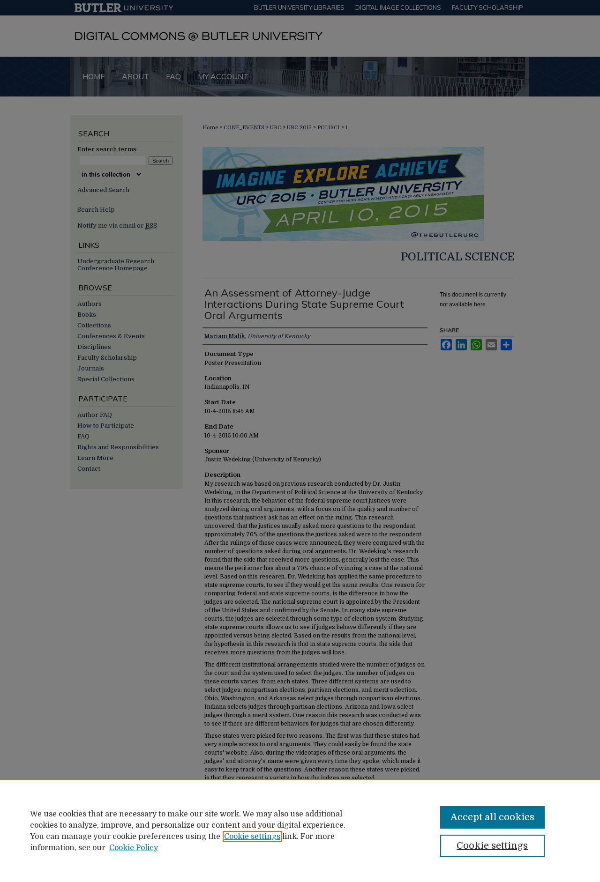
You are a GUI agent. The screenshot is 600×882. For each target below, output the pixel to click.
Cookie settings (252, 836)
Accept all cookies (492, 817)
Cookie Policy (133, 848)
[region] (300, 830)
